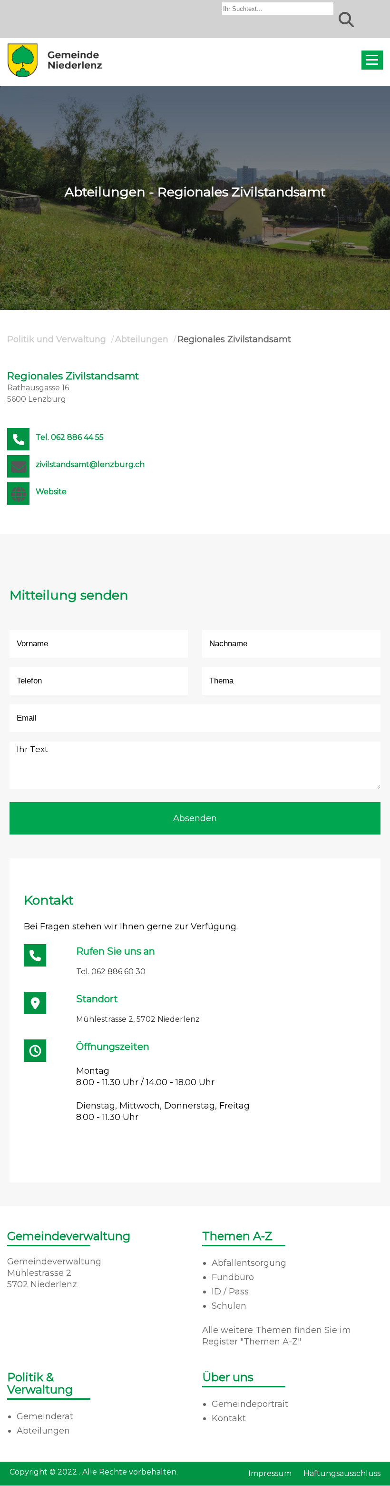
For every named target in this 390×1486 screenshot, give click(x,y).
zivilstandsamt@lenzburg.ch (90, 464)
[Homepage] (54, 76)
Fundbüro (233, 1277)
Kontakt (229, 1418)
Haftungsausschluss (341, 1473)
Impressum (270, 1473)
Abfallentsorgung (249, 1263)
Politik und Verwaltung (56, 339)
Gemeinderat (45, 1416)
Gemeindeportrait (250, 1404)
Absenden (195, 818)
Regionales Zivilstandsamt (234, 339)
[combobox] (277, 8)
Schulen (229, 1306)
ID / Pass (230, 1291)
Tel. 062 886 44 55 (70, 437)
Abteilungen (141, 339)
